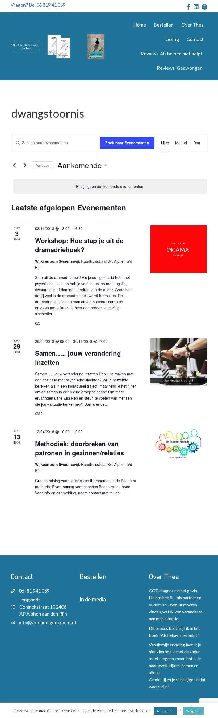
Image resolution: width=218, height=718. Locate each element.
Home (139, 25)
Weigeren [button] (193, 711)
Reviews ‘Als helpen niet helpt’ (172, 53)
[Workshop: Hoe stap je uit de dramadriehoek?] (178, 249)
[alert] (110, 186)
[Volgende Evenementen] (25, 165)
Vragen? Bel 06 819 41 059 (38, 5)
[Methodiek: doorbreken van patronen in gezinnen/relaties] (178, 444)
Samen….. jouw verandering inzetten (78, 357)
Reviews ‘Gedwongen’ (180, 68)
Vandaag (42, 165)
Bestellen (164, 25)
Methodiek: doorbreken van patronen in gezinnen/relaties (79, 448)
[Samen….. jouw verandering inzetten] (178, 362)
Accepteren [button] (165, 711)
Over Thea (192, 25)
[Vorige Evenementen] (14, 165)
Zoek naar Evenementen (127, 142)
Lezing (172, 39)
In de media (93, 599)
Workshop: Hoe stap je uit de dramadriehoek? (79, 245)
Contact (195, 39)
